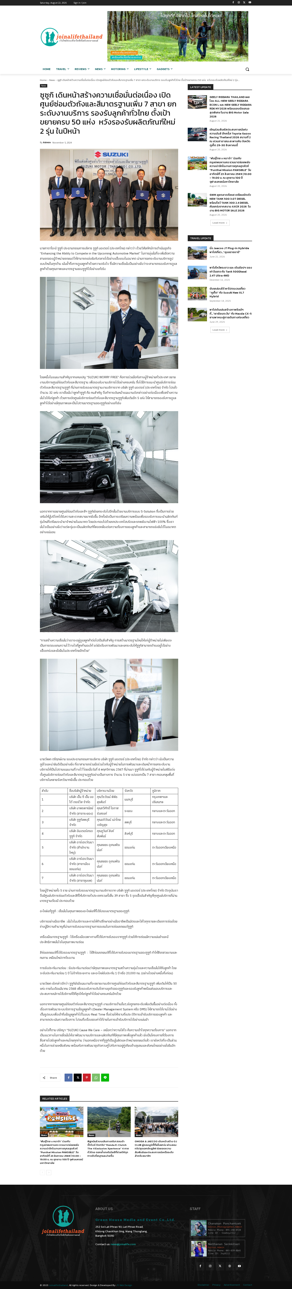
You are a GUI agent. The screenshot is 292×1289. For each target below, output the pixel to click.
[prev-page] (42, 1172)
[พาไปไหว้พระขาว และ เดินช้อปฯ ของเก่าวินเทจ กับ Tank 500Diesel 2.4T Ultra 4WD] (197, 272)
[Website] (230, 1266)
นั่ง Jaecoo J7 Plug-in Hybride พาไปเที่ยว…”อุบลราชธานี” (229, 250)
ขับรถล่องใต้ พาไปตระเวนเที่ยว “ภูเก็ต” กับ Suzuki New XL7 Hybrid (227, 292)
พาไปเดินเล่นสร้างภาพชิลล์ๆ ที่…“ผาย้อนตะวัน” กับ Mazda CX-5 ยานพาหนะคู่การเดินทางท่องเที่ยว (231, 314)
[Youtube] (250, 3)
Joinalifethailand (58, 1285)
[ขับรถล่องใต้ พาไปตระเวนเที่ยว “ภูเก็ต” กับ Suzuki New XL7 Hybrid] (197, 293)
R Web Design (124, 1285)
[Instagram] (239, 3)
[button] (247, 69)
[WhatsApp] (96, 1078)
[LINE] (105, 1078)
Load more (219, 223)
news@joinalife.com (123, 1244)
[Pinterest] (87, 1078)
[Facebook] (233, 3)
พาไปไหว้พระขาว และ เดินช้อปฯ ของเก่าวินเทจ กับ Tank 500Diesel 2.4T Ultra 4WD (231, 271)
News (52, 80)
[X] (244, 3)
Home (43, 80)
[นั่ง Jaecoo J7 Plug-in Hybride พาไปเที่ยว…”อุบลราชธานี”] (197, 253)
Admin (47, 142)
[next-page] (48, 1172)
